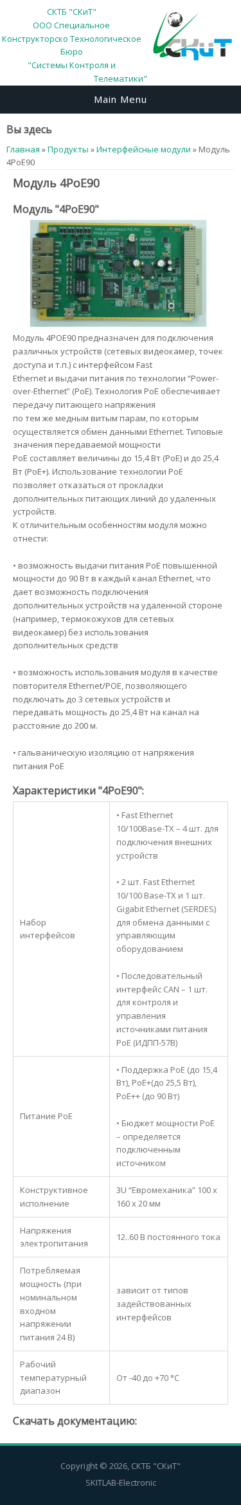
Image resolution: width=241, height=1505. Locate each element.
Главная (23, 149)
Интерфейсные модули (143, 149)
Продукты (68, 149)
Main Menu (120, 99)
